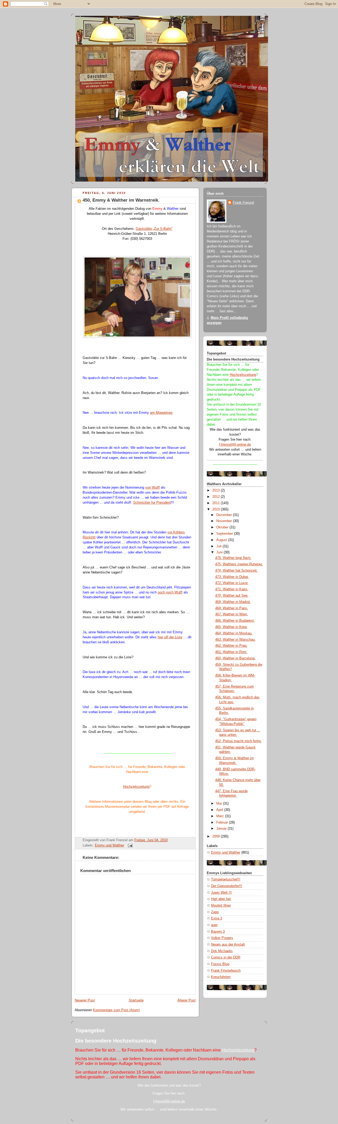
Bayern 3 (218, 931)
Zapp (215, 912)
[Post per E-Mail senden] (129, 845)
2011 (216, 503)
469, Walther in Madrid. (233, 602)
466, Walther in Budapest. (235, 620)
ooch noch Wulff (170, 592)
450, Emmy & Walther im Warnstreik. (121, 200)
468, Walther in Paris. (231, 608)
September (225, 534)
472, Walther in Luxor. (231, 583)
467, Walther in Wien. (231, 614)
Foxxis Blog (220, 964)
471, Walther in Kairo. (231, 589)
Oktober (222, 527)
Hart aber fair (221, 899)
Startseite (136, 1000)
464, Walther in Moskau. (233, 633)
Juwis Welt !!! (221, 892)
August (222, 540)
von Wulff (152, 487)
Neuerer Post (85, 1000)
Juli (219, 546)
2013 (216, 490)
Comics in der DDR (225, 957)
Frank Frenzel (243, 203)
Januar (222, 828)
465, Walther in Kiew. (231, 627)
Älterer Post (186, 1000)
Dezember (224, 515)
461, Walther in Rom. (231, 652)
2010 (216, 509)
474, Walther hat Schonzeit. (236, 570)
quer (214, 925)
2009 (216, 836)
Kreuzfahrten (221, 977)
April (220, 810)
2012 (216, 497)
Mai (219, 803)
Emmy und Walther (109, 845)
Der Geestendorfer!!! (226, 886)
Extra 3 (216, 918)
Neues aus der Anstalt (228, 944)
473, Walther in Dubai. (232, 577)
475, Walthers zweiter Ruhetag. (239, 564)
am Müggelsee (161, 413)
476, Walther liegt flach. (233, 558)
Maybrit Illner (221, 905)
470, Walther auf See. (231, 595)
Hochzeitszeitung (136, 787)
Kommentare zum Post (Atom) (116, 1010)
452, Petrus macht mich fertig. (238, 741)
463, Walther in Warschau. (235, 639)
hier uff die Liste (170, 637)
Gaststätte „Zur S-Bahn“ (154, 229)
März (220, 816)
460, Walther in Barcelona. (235, 658)
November (224, 521)
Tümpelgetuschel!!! (225, 879)
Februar (222, 822)
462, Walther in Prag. (231, 646)
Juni (220, 552)
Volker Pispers (222, 938)
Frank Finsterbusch (226, 970)
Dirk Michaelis (222, 951)
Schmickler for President (152, 502)
